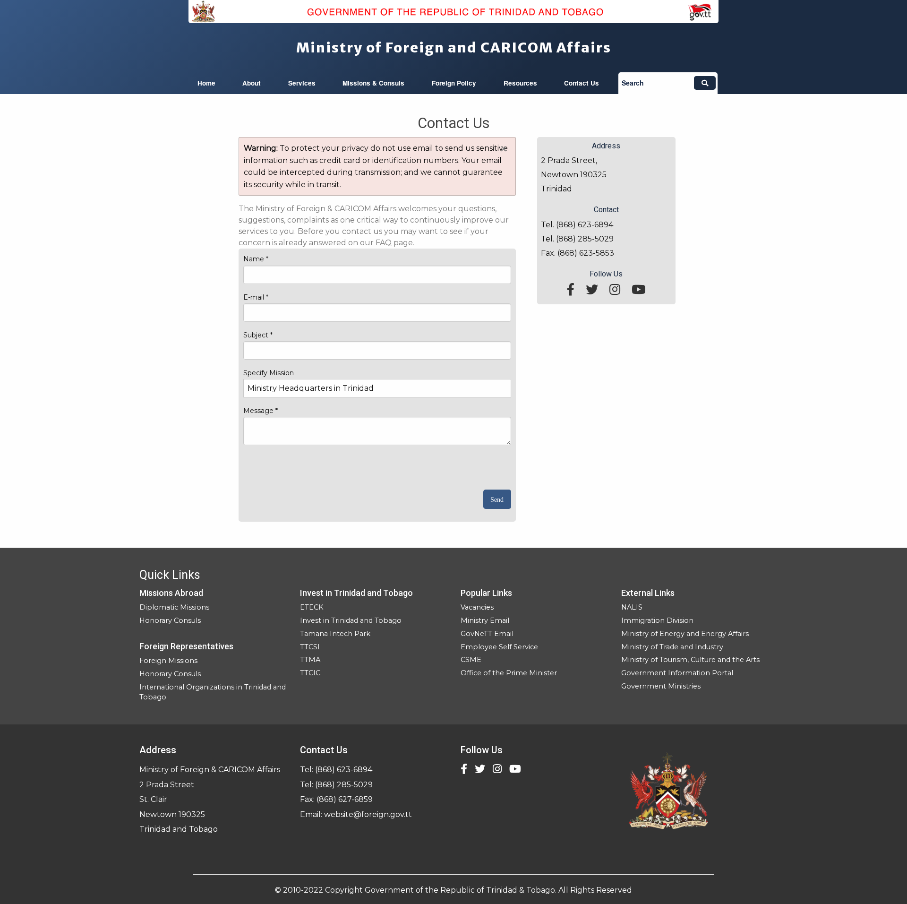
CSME (471, 659)
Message (260, 410)
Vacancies (477, 607)
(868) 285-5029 (344, 784)
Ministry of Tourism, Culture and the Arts (690, 659)
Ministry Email (485, 620)
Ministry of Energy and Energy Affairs (685, 633)
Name (255, 259)
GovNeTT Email (487, 633)
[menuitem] (206, 83)
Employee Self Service (499, 647)
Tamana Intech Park (335, 633)
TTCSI (310, 647)
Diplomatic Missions (174, 607)
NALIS (631, 607)
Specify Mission (268, 373)
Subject (258, 335)
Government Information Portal (677, 673)
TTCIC (310, 673)
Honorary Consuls (170, 620)
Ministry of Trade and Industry (672, 647)
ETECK (312, 607)
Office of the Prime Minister (509, 673)
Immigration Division (657, 620)
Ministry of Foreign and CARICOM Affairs (453, 47)
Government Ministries (661, 686)
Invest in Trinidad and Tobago (351, 620)
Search (633, 82)
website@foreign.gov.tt (368, 814)
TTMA (310, 659)
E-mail (255, 297)
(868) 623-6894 (343, 769)
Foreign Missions (168, 660)
